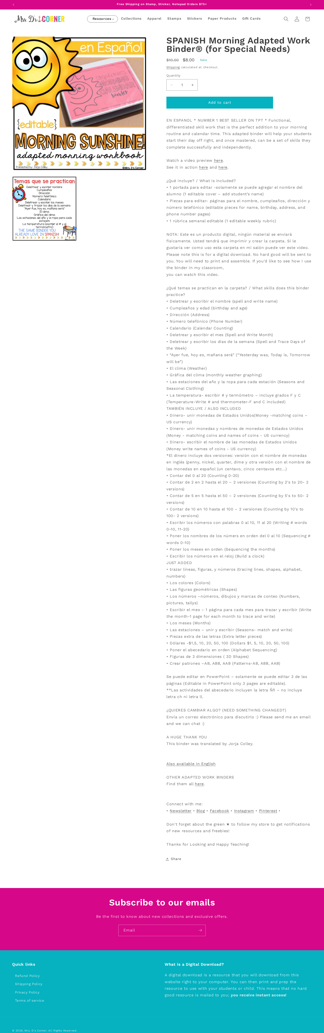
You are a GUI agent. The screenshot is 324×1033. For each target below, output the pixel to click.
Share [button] (176, 859)
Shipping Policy (29, 984)
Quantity (173, 75)
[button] (102, 19)
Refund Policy (27, 976)
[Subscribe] (200, 930)
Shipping (173, 67)
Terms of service (29, 1001)
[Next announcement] (311, 4)
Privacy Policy (27, 992)
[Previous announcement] (13, 4)
